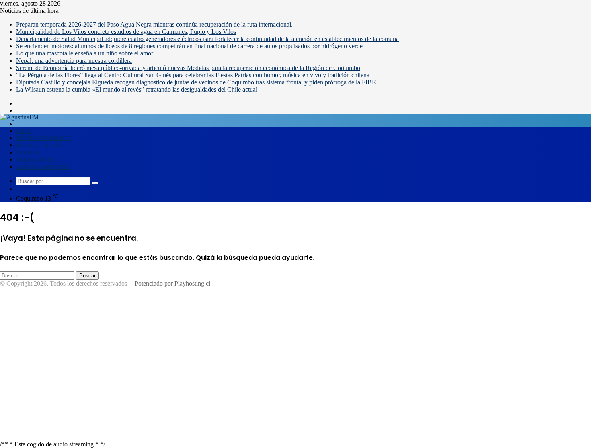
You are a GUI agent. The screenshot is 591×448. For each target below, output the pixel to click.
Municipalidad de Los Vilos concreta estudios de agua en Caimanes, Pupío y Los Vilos (126, 31)
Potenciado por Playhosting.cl (172, 283)
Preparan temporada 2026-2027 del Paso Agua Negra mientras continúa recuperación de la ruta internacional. (154, 24)
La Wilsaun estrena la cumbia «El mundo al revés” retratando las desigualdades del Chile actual (136, 89)
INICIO (23, 131)
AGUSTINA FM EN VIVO (43, 167)
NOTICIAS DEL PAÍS (38, 145)
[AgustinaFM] (19, 117)
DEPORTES (28, 153)
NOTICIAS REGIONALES (43, 138)
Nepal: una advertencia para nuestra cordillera (74, 60)
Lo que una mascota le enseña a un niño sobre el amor (84, 53)
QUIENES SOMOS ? (37, 160)
